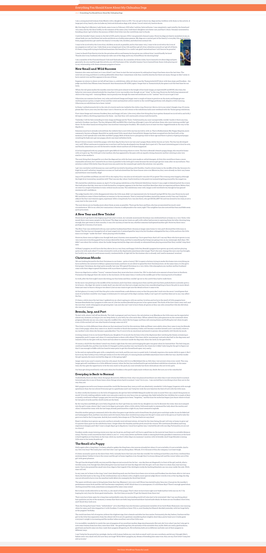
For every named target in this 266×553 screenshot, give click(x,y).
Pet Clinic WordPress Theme (129, 550)
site (76, 13)
